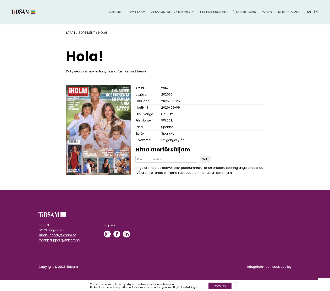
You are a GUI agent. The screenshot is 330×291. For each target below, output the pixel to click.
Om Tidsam (137, 12)
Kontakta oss (288, 12)
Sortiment (116, 12)
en (316, 11)
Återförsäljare (244, 12)
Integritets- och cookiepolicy (269, 266)
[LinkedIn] (126, 234)
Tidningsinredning (213, 12)
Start (70, 32)
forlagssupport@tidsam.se (59, 240)
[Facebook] (116, 234)
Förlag (267, 12)
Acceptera (220, 285)
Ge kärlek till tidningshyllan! (172, 12)
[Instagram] (107, 234)
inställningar (190, 287)
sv (309, 11)
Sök (205, 159)
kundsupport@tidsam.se (57, 235)
